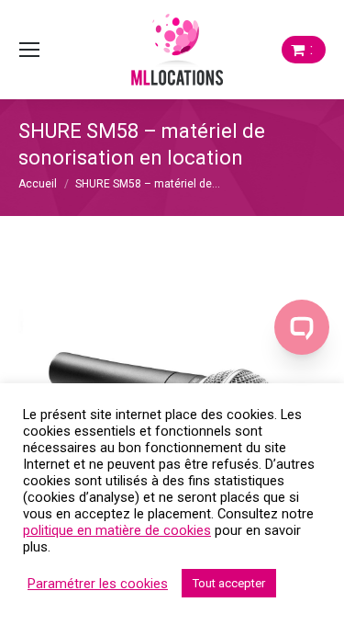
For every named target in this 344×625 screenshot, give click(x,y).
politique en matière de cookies (117, 530)
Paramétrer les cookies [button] (98, 583)
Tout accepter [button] (229, 583)
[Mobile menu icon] (29, 50)
